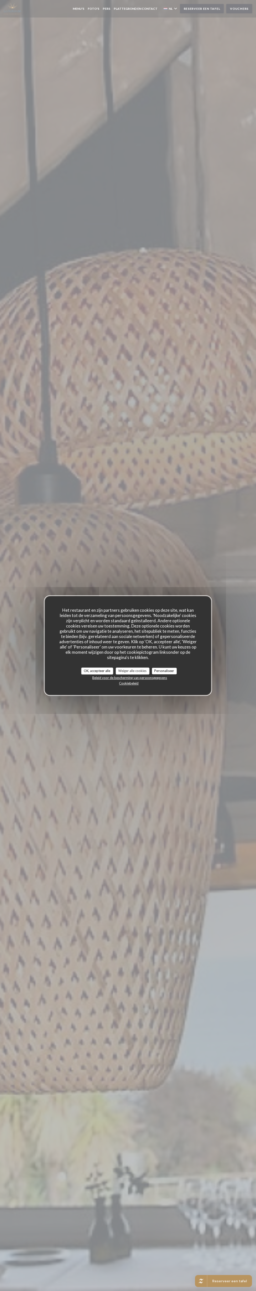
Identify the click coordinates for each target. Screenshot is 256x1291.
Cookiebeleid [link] (128, 683)
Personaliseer (164, 671)
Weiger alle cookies (132, 671)
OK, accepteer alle (97, 671)
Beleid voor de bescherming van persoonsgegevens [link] (129, 678)
